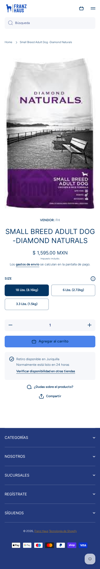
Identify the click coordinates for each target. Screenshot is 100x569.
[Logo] (16, 8)
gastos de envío (27, 264)
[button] (81, 8)
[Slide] (93, 278)
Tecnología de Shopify (63, 531)
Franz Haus (41, 531)
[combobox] (50, 23)
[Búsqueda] (9, 23)
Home (8, 42)
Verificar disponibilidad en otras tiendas (45, 371)
